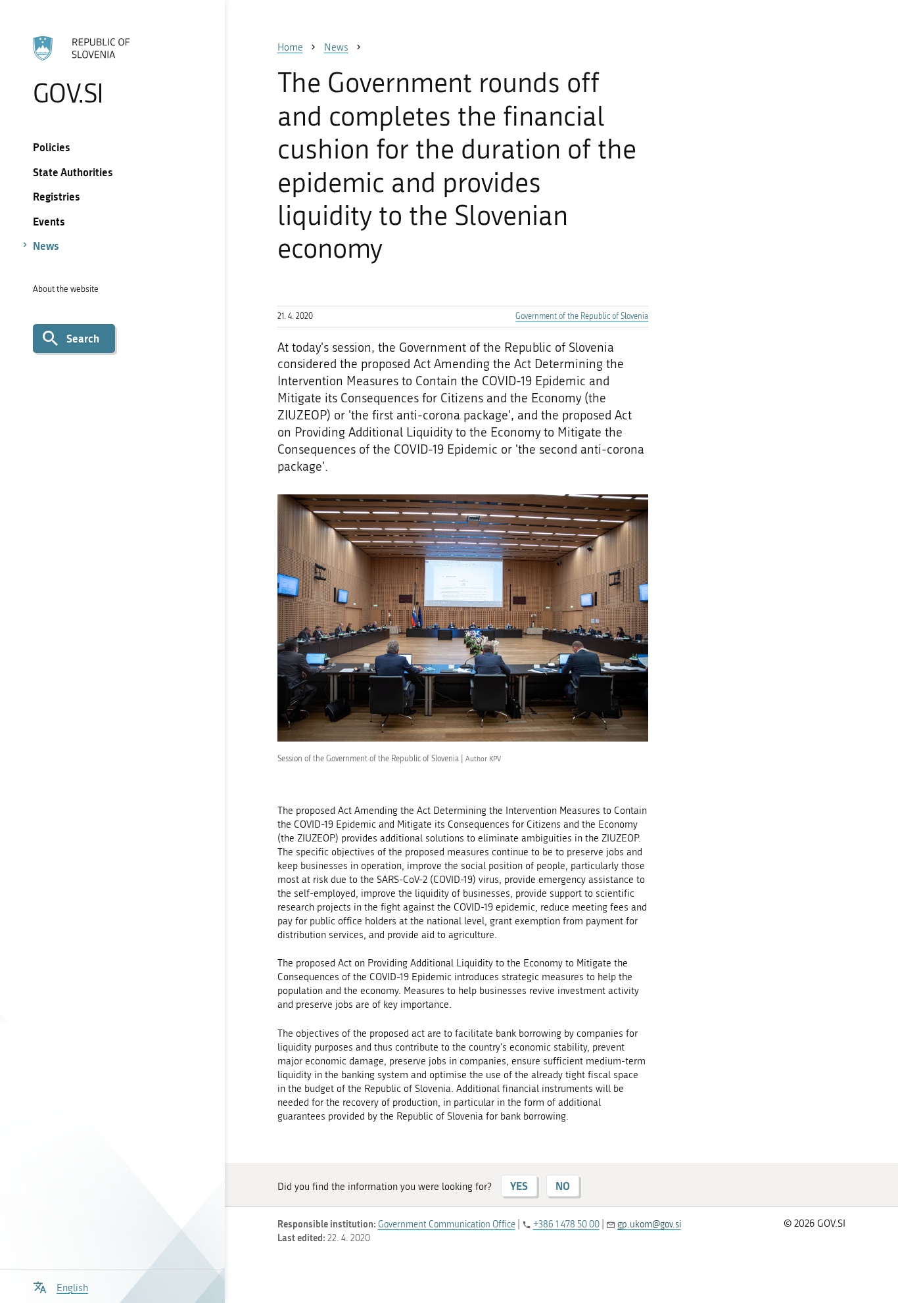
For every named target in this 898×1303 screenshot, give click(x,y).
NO (562, 1185)
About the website (66, 289)
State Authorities (73, 171)
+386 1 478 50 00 (566, 1224)
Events (49, 221)
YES (519, 1185)
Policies (51, 146)
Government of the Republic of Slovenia (581, 316)
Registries (56, 196)
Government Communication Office (446, 1224)
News (46, 245)
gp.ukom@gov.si (649, 1224)
